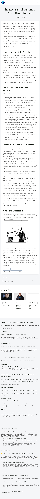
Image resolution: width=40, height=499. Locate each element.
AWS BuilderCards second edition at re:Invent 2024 (14, 482)
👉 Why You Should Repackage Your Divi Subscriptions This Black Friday (17, 453)
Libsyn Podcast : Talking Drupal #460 (30, 279)
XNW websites (5, 355)
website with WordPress (11, 379)
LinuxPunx (4, 364)
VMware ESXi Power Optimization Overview (17, 322)
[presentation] (6, 296)
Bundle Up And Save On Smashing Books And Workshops (14, 475)
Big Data (8, 268)
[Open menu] (37, 2)
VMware (4, 325)
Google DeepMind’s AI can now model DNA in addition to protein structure (18, 346)
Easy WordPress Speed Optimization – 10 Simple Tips (15, 438)
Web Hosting (15, 491)
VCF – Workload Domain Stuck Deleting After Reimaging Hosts (33, 305)
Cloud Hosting (5, 450)
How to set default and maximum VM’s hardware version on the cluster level (18, 357)
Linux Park (4, 331)
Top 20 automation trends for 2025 (6, 304)
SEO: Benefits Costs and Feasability (9, 428)
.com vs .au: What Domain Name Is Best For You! (12, 412)
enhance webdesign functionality (26, 381)
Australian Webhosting (5, 492)
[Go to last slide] (2, 303)
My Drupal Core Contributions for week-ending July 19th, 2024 (8, 279)
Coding (3, 409)
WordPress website (21, 383)
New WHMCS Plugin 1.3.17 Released (9, 366)
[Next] (37, 303)
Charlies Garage (6, 398)
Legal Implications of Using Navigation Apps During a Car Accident (16, 401)
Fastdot (21, 491)
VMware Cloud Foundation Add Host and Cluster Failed (13, 334)
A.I (4, 268)
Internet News (20, 6)
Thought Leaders (6, 271)
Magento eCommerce (7, 387)
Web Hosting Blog (6, 426)
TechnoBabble (5, 343)
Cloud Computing (15, 268)
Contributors (22, 268)
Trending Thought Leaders (17, 271)
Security (28, 268)
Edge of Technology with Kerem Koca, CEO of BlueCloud (20, 305)
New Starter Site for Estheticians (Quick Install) (14, 462)
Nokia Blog (4, 472)
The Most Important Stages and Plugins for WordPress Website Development (19, 390)
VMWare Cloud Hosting (6, 320)
